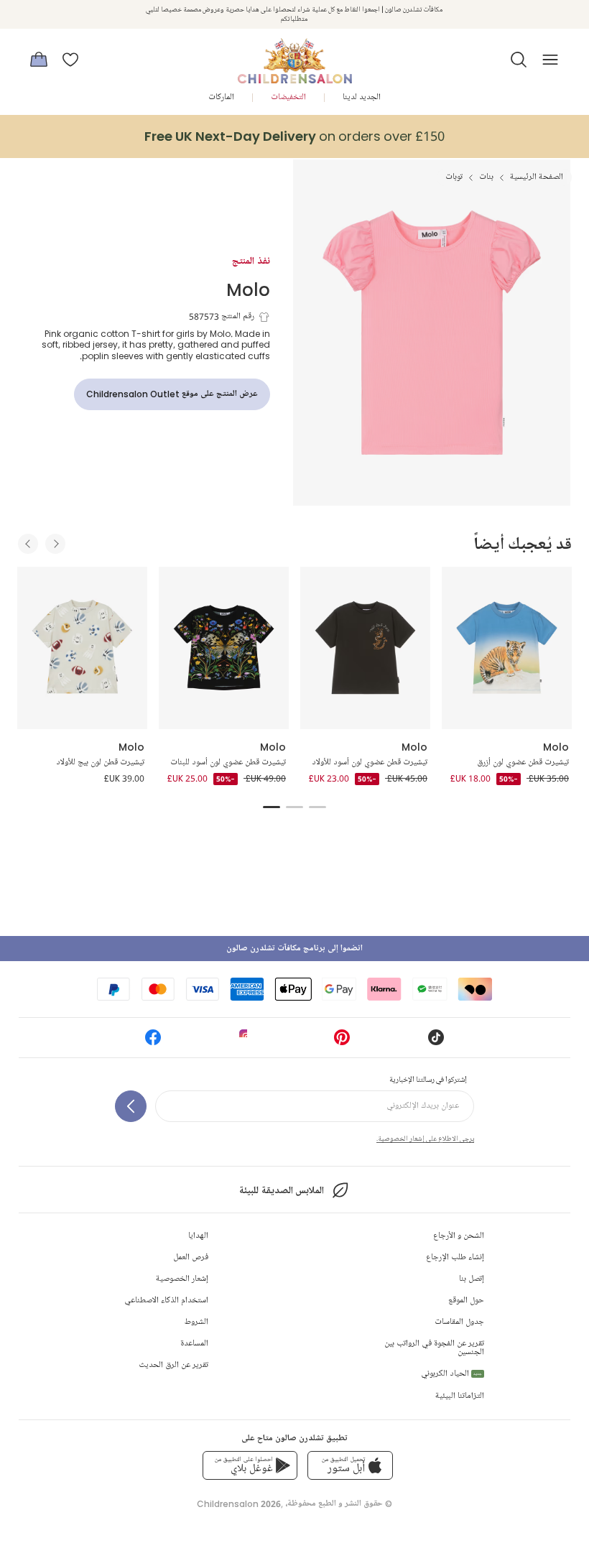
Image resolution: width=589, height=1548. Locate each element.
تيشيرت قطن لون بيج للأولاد (100, 762)
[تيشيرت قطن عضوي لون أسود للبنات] (224, 648)
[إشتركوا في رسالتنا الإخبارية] (131, 1106)
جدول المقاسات (459, 1322)
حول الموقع (466, 1300)
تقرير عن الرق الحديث (173, 1365)
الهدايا (198, 1236)
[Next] (55, 544)
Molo (248, 289)
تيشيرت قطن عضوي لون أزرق (523, 762)
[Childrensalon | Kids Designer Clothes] (294, 55)
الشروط (196, 1322)
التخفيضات (288, 97)
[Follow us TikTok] (436, 1042)
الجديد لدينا (362, 97)
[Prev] (28, 544)
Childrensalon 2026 (239, 1504)
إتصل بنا (471, 1279)
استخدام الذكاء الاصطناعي (166, 1300)
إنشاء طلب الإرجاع (455, 1257)
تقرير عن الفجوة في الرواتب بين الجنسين (434, 1348)
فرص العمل (190, 1257)
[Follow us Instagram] (247, 1042)
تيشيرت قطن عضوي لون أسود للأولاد (369, 762)
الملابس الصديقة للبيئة (281, 1190)
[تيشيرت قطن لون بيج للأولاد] (82, 648)
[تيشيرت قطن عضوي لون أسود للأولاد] (365, 648)
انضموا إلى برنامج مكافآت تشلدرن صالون (294, 948)
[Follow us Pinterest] (342, 1042)
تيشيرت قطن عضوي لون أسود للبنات (228, 762)
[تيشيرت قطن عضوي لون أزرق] (507, 648)
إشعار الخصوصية (182, 1279)
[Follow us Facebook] (153, 1042)
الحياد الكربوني (451, 1374)
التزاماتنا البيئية (459, 1396)
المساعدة (194, 1344)
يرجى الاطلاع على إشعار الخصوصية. (425, 1139)
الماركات (221, 97)
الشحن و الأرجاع (458, 1236)
